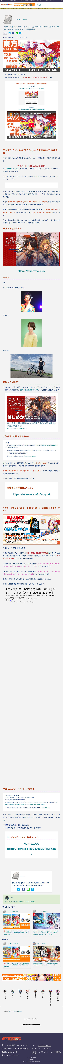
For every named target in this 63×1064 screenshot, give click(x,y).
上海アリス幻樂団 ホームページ (15, 0)
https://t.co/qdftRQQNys (49, 445)
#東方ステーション (23, 804)
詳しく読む (60, 8)
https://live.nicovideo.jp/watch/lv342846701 (31, 89)
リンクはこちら (31, 844)
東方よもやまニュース (50, 0)
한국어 (40, 4)
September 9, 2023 (30, 456)
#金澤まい (32, 901)
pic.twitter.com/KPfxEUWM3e (36, 804)
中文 (10, 1011)
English (39, 5)
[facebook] (13, 33)
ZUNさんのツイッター (41, 0)
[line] (17, 33)
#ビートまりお (8, 901)
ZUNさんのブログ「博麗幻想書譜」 (29, 0)
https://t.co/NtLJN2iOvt (12, 804)
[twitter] (9, 33)
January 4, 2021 (45, 807)
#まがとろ (15, 901)
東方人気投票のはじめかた (29, 390)
